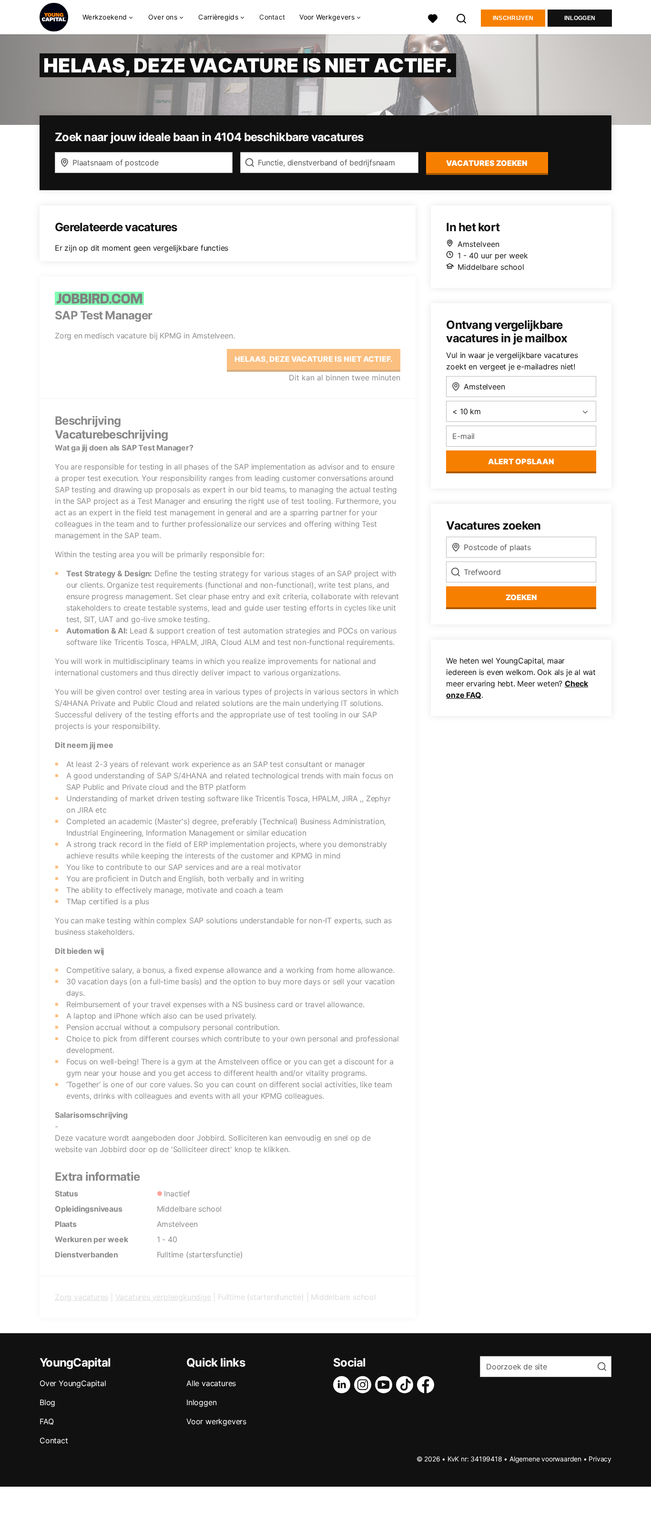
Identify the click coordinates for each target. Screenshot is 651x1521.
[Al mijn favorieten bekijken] (433, 17)
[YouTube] (385, 1384)
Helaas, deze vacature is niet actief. (313, 359)
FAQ (46, 1421)
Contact (272, 17)
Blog (47, 1402)
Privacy (600, 1459)
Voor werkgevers (216, 1421)
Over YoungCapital (73, 1383)
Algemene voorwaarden (545, 1459)
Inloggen (579, 18)
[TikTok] (406, 1384)
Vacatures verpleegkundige (163, 1297)
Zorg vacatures (81, 1297)
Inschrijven (513, 18)
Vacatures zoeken (487, 163)
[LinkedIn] (343, 1384)
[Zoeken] (462, 17)
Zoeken (521, 597)
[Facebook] (427, 1384)
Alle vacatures (211, 1383)
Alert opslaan (521, 461)
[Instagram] (364, 1384)
